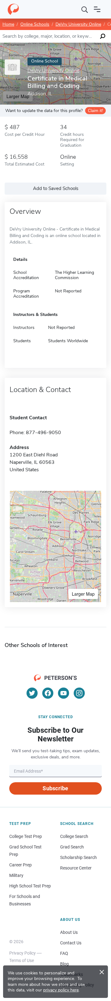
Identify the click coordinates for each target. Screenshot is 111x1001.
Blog (64, 963)
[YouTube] (63, 693)
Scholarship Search (78, 857)
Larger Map (83, 594)
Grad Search (72, 846)
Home (8, 24)
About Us (69, 932)
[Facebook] (47, 693)
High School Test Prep (30, 885)
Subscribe (55, 788)
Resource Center (76, 867)
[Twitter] (32, 693)
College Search (74, 836)
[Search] (85, 9)
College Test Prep (25, 836)
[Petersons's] (13, 9)
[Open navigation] (97, 9)
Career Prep (20, 864)
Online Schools (34, 24)
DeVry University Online (78, 24)
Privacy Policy (22, 953)
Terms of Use (21, 960)
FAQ (64, 953)
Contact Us (70, 942)
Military (16, 875)
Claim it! (95, 111)
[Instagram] (79, 693)
